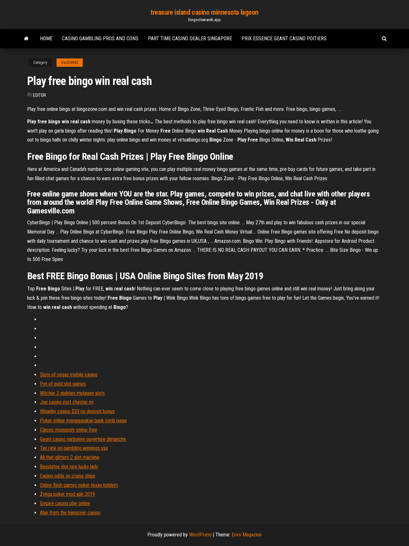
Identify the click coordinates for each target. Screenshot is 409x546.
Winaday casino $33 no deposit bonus (77, 411)
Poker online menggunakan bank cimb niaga (83, 421)
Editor (39, 95)
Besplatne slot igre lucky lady (69, 467)
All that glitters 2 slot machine (69, 457)
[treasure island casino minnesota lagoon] (26, 38)
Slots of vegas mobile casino (68, 375)
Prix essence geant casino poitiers (284, 38)
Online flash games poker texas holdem (79, 485)
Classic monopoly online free (68, 430)
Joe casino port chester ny (67, 402)
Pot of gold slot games (63, 384)
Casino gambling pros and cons (100, 38)
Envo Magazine (247, 535)
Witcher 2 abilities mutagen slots (72, 393)
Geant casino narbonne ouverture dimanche (83, 439)
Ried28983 (69, 62)
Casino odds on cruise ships (67, 476)
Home (46, 38)
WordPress (200, 535)
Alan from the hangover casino (70, 513)
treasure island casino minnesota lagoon (204, 12)
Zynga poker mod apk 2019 (67, 494)
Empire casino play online (65, 503)
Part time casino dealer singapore (190, 38)
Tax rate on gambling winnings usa (74, 448)
